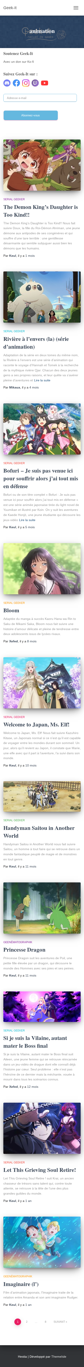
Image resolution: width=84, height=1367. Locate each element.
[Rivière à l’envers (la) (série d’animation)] (42, 297)
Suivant (59, 1321)
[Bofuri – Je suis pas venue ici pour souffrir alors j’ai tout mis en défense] (42, 429)
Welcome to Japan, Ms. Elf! (36, 724)
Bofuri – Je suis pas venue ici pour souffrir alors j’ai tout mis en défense (40, 478)
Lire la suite (42, 380)
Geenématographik (17, 942)
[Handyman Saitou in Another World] (42, 796)
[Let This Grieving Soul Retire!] (42, 1128)
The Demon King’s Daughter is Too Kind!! (40, 211)
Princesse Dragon (24, 949)
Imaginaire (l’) (21, 1284)
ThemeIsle (58, 1356)
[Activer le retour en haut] (75, 1358)
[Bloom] (42, 568)
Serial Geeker (14, 199)
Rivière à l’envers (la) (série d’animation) (36, 343)
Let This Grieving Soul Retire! (39, 1170)
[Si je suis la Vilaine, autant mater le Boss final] (42, 1006)
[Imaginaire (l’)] (42, 1242)
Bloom (11, 610)
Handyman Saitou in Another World (39, 832)
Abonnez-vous (30, 115)
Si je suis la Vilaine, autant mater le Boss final (35, 1042)
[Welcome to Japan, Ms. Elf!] (42, 682)
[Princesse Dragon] (42, 908)
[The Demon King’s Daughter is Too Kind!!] (42, 165)
